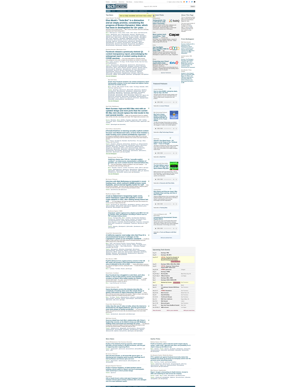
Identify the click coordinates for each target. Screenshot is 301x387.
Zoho (154, 45)
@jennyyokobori (110, 298)
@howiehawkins (141, 250)
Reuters (123, 268)
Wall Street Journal (111, 318)
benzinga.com (118, 223)
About (129, 11)
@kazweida (140, 73)
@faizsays (114, 253)
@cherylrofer (109, 74)
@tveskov (132, 34)
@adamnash (158, 363)
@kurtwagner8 (111, 97)
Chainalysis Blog (117, 217)
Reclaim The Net (134, 61)
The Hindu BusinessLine (114, 220)
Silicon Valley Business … (126, 246)
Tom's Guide (109, 121)
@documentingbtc (110, 206)
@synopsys (178, 350)
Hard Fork (162, 156)
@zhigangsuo (179, 348)
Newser (135, 32)
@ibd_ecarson (118, 37)
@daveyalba (111, 99)
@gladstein (134, 206)
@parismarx (141, 253)
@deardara (121, 249)
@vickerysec (136, 38)
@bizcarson (124, 189)
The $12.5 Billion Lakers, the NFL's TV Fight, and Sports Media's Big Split (161, 166)
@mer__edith (109, 350)
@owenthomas (114, 189)
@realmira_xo (134, 143)
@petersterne (116, 151)
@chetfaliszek (132, 96)
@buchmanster (166, 363)
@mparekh (117, 298)
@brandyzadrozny (140, 65)
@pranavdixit (122, 314)
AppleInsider (135, 120)
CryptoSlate (120, 222)
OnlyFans (119, 167)
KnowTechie (116, 142)
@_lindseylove (133, 170)
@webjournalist (137, 91)
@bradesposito (126, 150)
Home (108, 11)
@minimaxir (136, 97)
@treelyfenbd (111, 227)
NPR (118, 86)
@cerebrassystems (155, 350)
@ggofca (142, 329)
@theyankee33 (119, 206)
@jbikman (172, 377)
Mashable (142, 86)
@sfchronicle (122, 348)
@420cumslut (109, 149)
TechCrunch (118, 244)
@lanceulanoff (154, 366)
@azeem (166, 348)
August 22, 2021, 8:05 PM (150, 6)
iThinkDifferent (120, 121)
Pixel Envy (110, 88)
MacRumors (115, 106)
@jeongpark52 (114, 249)
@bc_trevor (116, 299)
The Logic (139, 140)
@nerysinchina (123, 330)
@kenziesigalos (117, 207)
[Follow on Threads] (189, 2)
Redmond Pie (143, 32)
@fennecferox (142, 150)
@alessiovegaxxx (120, 170)
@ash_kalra (121, 251)
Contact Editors (138, 2)
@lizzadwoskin (123, 65)
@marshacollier (135, 35)
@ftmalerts (126, 207)
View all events (157, 310)
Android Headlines (171, 362)
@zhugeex (134, 73)
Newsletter (143, 11)
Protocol (112, 140)
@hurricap (183, 363)
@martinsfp (118, 96)
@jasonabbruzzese (129, 93)
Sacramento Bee (117, 233)
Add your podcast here (166, 237)
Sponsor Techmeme (166, 72)
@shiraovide (130, 99)
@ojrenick (146, 170)
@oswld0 (118, 145)
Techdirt (125, 167)
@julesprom (109, 35)
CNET (146, 86)
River (113, 11)
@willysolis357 (114, 348)
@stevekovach (131, 41)
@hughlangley (164, 378)
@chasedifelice (138, 348)
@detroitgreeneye (117, 169)
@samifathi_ (123, 124)
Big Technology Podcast (166, 132)
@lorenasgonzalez (122, 253)
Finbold (123, 220)
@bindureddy (141, 39)
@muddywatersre (134, 329)
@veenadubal (109, 39)
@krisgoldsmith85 (122, 66)
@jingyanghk (123, 328)
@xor (119, 34)
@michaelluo (171, 350)
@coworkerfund (130, 348)
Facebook (116, 61)
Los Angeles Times (141, 244)
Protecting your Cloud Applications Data (161, 62)
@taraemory (126, 169)
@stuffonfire (144, 251)
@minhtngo (116, 89)
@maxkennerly (131, 44)
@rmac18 (125, 39)
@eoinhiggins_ (139, 44)
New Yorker (163, 342)
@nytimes (115, 66)
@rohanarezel (119, 250)
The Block (117, 268)
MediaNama (143, 217)
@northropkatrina (131, 328)
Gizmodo (114, 86)
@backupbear (111, 170)
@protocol (113, 372)
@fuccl (138, 145)
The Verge (117, 18)
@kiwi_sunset (124, 147)
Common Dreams (130, 243)
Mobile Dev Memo (168, 355)
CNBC (118, 193)
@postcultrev (117, 128)
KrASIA (139, 220)
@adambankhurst (125, 297)
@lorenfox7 (116, 38)
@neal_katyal (145, 204)
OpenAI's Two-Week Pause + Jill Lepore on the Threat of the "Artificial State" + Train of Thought (165, 142)
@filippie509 (129, 38)
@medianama (137, 226)
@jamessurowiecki (171, 365)
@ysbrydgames (140, 297)
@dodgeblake (165, 377)
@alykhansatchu (110, 329)
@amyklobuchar (127, 69)
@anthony (144, 89)
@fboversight (109, 73)
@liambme (133, 297)
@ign (123, 299)
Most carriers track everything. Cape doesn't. (159, 36)
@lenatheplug (116, 147)
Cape (154, 32)
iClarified (108, 122)
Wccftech (127, 121)
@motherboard (126, 35)
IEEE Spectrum (113, 32)
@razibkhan (126, 329)
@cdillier (136, 37)
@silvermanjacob (123, 360)
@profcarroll (111, 96)
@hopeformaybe (140, 34)
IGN (118, 287)
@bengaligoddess (110, 145)
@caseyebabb (109, 362)
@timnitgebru (143, 35)
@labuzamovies (142, 169)
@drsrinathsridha (118, 39)
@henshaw (125, 37)
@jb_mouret (109, 38)
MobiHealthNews (112, 63)
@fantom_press (142, 206)
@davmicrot (118, 71)
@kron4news (136, 249)
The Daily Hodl (135, 217)
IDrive (154, 59)
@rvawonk (137, 66)
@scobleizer (135, 42)
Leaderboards (121, 11)
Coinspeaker (146, 222)
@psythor (125, 45)
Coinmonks (139, 222)
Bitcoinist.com (141, 223)
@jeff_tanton (109, 299)
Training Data (163, 207)
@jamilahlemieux (110, 42)
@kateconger (131, 314)
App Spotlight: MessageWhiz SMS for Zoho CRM (161, 48)
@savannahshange (133, 147)
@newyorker (187, 348)
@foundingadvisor (132, 360)
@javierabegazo (130, 298)
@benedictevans (115, 65)
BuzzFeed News (132, 140)
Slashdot (156, 348)
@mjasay (131, 37)
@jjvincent (114, 41)
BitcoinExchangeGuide (131, 220)
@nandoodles (119, 93)
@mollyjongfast (137, 74)
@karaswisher (109, 70)
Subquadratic (156, 18)
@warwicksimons (155, 365)
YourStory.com (111, 219)
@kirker (115, 251)
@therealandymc (139, 298)
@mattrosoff (109, 207)
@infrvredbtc (129, 226)
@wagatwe (130, 66)
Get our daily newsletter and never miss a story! (136, 16)
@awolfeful (108, 254)
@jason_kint (138, 95)
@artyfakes (137, 172)
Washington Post (121, 49)
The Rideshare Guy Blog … (113, 246)
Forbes (119, 32)
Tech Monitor (123, 283)
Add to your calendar (172, 310)
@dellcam (146, 74)
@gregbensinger (126, 73)
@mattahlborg (131, 204)
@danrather (129, 74)
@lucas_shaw (127, 172)
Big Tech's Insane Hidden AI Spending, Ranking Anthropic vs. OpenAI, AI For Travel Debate (160, 117)
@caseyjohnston (127, 42)
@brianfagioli (114, 124)
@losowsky (142, 147)
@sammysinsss (130, 146)
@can (117, 97)
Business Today (120, 219)
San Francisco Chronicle (119, 243)
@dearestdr (109, 151)
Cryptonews (134, 223)
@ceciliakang (111, 92)
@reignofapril (128, 249)
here (189, 28)
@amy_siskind (117, 67)
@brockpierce (127, 206)
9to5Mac (123, 120)
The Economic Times (141, 219)
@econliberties (164, 366)
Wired (123, 32)
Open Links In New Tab (175, 2)
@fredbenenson (112, 172)
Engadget (128, 120)
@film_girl (140, 170)
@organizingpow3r (175, 363)
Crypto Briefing (113, 283)
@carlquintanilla (110, 44)
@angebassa (129, 91)
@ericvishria (164, 350)
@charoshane (126, 143)
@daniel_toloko (110, 37)
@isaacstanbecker (119, 99)
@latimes (126, 250)
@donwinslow (109, 67)
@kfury (130, 45)
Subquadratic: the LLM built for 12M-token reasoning (159, 21)
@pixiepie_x (122, 146)
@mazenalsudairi (110, 45)
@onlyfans (113, 143)
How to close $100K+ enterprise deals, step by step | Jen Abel (165, 92)
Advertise (121, 2)
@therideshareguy (110, 250)
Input (147, 167)
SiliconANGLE (171, 375)
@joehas (116, 330)
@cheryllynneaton (122, 41)
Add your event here (189, 310)
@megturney (109, 147)
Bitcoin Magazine (112, 222)
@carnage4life (121, 74)
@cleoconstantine (143, 143)
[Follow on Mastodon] (192, 2)
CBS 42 (141, 167)
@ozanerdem (185, 350)
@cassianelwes (125, 34)
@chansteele (123, 44)
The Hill (127, 61)
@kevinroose (122, 89)
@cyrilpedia (173, 348)
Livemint (127, 219)
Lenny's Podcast (164, 105)
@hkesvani (119, 143)
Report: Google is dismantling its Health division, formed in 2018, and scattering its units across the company (169, 372)
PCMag (108, 142)
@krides (123, 298)
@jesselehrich (119, 92)
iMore (114, 121)
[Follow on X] (194, 2)
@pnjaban (108, 253)
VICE (131, 32)
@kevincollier (130, 89)
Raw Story (118, 88)
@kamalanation (141, 69)
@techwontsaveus (117, 35)
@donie (145, 67)
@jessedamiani (133, 169)
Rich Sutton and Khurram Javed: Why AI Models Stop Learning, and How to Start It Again (165, 193)
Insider (127, 32)
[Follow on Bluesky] (186, 2)
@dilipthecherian (115, 328)
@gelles (115, 74)
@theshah (187, 377)
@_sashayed (118, 42)
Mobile (108, 2)
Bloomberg (113, 120)
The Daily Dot (118, 140)
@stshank (137, 45)
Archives (114, 2)
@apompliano (123, 204)
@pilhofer (139, 71)
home (190, 26)
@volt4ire (142, 38)
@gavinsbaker (114, 360)
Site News (129, 2)
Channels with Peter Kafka (167, 183)
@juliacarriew (109, 251)
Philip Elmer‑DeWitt (135, 121)
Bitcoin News (111, 223)
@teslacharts (114, 34)
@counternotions (180, 377)
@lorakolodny (118, 45)
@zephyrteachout (132, 253)
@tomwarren (137, 89)
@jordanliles (134, 92)
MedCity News (181, 375)
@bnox (127, 170)
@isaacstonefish (141, 328)
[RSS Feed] (184, 2)
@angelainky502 (110, 71)
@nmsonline (120, 172)
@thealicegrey (131, 145)
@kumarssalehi (129, 251)
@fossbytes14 (122, 226)
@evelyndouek (114, 314)
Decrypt (110, 224)
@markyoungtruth (110, 69)
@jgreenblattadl (117, 73)
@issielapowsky (110, 150)
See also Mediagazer (111, 76)
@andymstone (131, 65)
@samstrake (124, 145)
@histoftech (139, 41)
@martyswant (126, 92)
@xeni (125, 95)
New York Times (143, 61)
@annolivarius (134, 150)
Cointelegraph (126, 223)
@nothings (108, 41)
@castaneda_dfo (115, 204)
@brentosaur (143, 145)
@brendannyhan (121, 91)
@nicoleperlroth (112, 91)
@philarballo (136, 251)
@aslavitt (124, 67)
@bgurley (115, 226)
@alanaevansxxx (139, 146)
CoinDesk (128, 217)
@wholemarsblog (133, 39)
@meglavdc (122, 38)
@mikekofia (115, 254)
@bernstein (109, 66)
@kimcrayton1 (132, 250)
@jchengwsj (131, 330)
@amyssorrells (109, 330)
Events (135, 11)
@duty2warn (119, 69)
